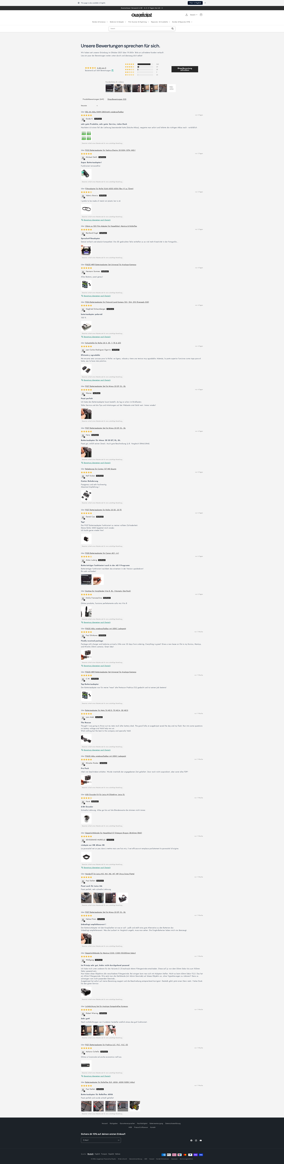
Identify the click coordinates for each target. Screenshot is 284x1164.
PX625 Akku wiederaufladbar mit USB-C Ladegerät (105, 628)
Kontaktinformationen (162, 1159)
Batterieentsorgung (156, 1123)
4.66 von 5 (101, 68)
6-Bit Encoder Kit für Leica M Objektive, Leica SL (105, 794)
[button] (100, 22)
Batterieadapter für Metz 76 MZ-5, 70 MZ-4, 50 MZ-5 (106, 710)
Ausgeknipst (100, 1159)
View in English (195, 3)
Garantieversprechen (127, 1123)
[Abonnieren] (118, 1140)
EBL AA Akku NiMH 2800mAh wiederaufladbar (104, 112)
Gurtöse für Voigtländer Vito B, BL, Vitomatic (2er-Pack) (108, 591)
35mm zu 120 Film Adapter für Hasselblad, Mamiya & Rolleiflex (111, 226)
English (97, 1154)
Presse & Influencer (141, 1127)
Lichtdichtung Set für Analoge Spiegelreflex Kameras (106, 1006)
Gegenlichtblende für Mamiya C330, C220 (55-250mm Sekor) (110, 953)
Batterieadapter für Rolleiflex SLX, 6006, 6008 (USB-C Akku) (110, 1082)
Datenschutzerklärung (173, 1123)
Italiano (117, 1154)
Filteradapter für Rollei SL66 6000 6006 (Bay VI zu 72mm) (109, 188)
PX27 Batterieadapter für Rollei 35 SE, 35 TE (103, 510)
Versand (104, 1123)
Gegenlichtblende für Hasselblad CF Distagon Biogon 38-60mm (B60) (113, 833)
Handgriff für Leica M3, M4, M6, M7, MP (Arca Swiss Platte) (109, 874)
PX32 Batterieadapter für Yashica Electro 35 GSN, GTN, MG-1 (110, 150)
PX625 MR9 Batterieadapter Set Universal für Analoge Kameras (110, 264)
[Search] (172, 28)
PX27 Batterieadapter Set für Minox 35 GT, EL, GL (105, 386)
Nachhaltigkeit (142, 1123)
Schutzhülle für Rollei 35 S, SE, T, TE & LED (103, 343)
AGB (130, 1127)
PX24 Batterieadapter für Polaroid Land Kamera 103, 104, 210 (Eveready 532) (117, 302)
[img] (99, 68)
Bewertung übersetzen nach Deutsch (97, 220)
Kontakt (152, 1127)
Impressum (174, 1159)
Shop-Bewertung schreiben (185, 69)
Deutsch (91, 1154)
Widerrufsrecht (122, 1159)
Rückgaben (114, 1123)
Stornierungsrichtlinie (186, 1159)
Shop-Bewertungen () (116, 99)
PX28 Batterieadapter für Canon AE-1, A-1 (102, 553)
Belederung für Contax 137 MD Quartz (100, 469)
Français (104, 1154)
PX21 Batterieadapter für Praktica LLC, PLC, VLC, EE (106, 1044)
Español (111, 1154)
